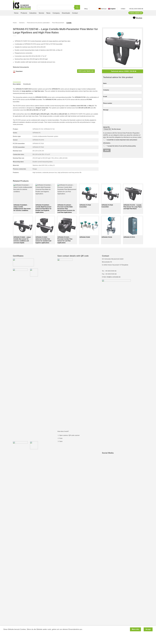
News (48, 13)
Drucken (137, 17)
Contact (75, 13)
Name (105, 83)
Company (56, 13)
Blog (85, 9)
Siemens (22, 23)
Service (41, 13)
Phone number (107, 103)
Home (16, 13)
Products (24, 13)
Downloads (66, 13)
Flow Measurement (58, 23)
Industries (32, 13)
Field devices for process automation (38, 23)
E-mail (105, 96)
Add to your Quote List (86, 71)
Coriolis (68, 23)
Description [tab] (17, 84)
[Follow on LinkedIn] (91, 9)
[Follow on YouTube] (94, 9)
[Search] (77, 7)
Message (105, 109)
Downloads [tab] (27, 84)
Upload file (106, 127)
